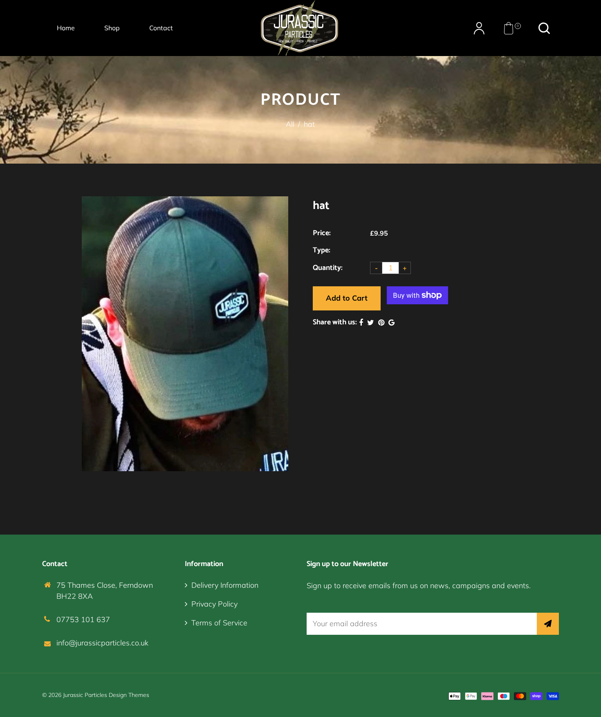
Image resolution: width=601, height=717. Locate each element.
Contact (161, 28)
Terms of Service (219, 622)
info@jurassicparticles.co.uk (102, 642)
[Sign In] (479, 28)
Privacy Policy (214, 604)
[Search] (544, 28)
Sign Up (548, 624)
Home (66, 28)
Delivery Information (224, 585)
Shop (112, 28)
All (290, 124)
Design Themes (129, 695)
